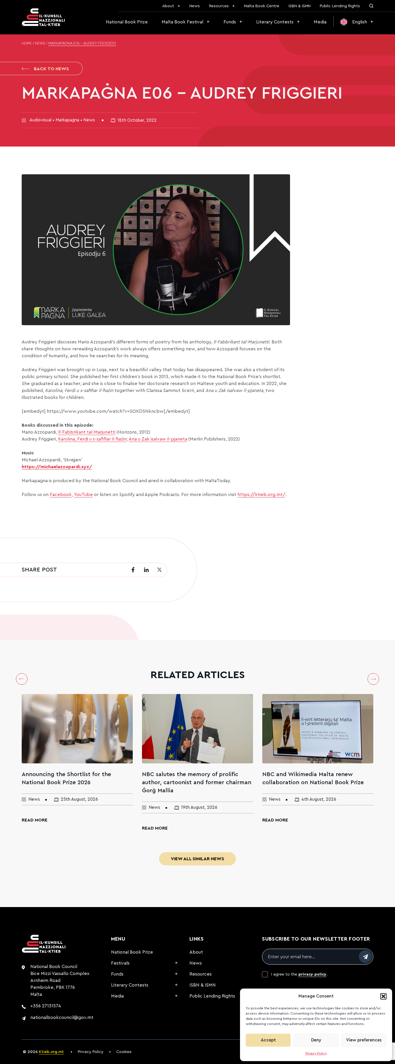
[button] (383, 996)
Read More (34, 820)
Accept (268, 1040)
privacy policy (312, 974)
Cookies (124, 1052)
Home (27, 43)
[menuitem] (356, 21)
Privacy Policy (316, 1053)
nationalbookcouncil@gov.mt (61, 1017)
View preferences (364, 1040)
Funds (230, 22)
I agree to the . (299, 974)
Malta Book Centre (261, 6)
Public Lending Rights (340, 6)
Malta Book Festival (182, 22)
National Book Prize (127, 22)
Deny (316, 1040)
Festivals (120, 963)
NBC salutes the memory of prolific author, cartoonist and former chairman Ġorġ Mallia (196, 782)
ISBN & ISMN (300, 6)
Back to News (51, 68)
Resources (219, 6)
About (168, 6)
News (194, 6)
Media (320, 22)
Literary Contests (275, 22)
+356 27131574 (45, 1006)
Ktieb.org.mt (51, 1052)
